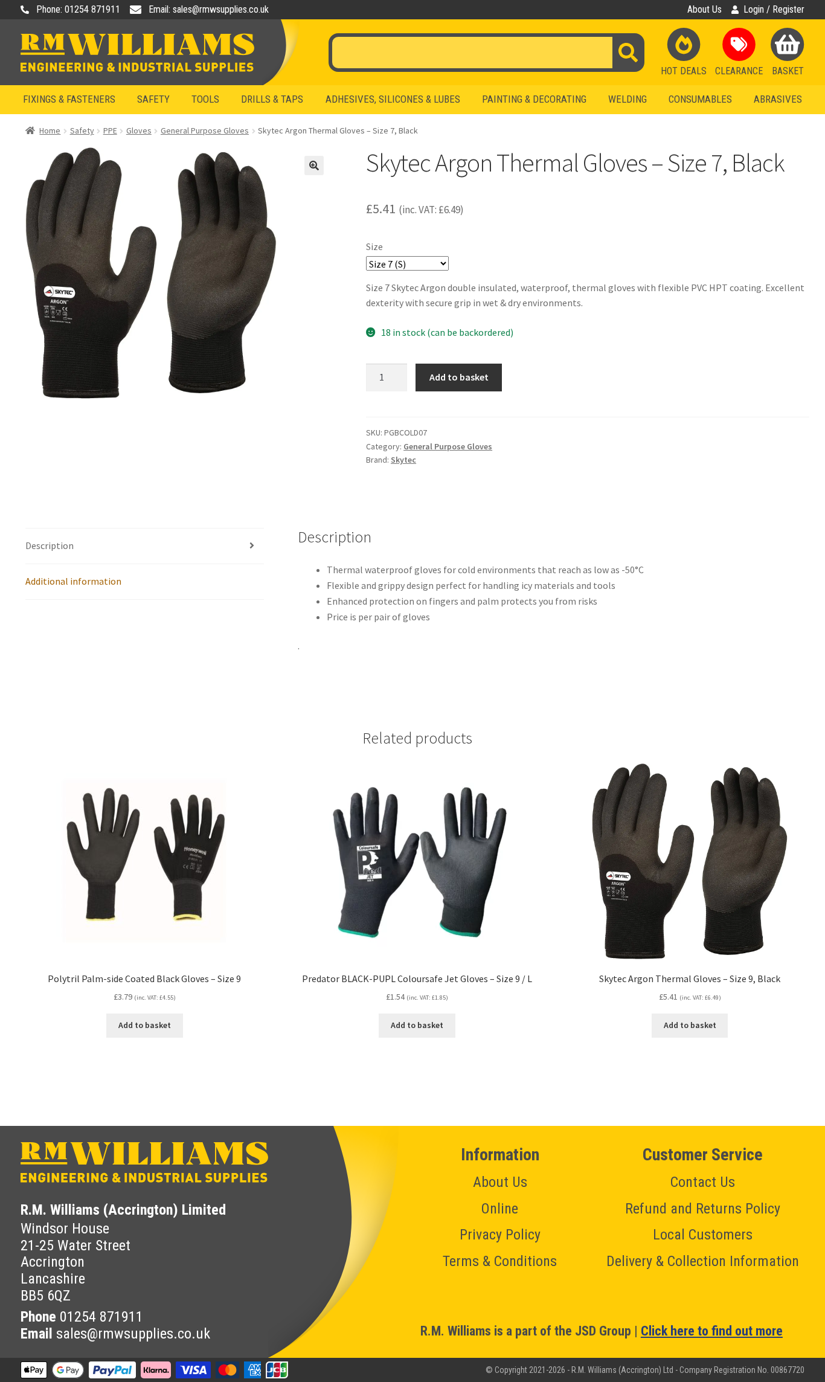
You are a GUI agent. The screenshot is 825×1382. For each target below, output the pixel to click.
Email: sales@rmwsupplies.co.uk (209, 9)
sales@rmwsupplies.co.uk (133, 1333)
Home (49, 130)
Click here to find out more (712, 1331)
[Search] (628, 52)
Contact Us (702, 1182)
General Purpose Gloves (205, 130)
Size (374, 246)
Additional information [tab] (73, 581)
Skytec (403, 459)
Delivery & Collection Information (702, 1261)
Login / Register (773, 9)
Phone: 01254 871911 (78, 9)
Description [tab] (49, 545)
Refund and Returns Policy (702, 1208)
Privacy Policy (500, 1234)
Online (499, 1208)
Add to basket (459, 377)
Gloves (139, 130)
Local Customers (703, 1234)
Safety (82, 130)
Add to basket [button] (144, 1025)
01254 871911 (101, 1316)
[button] (314, 165)
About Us (704, 9)
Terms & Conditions (500, 1261)
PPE (110, 130)
